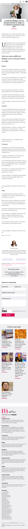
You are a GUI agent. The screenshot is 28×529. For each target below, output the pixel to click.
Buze (12, 438)
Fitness (6, 459)
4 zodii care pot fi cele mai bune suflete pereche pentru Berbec (14, 272)
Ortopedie (6, 455)
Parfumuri (12, 437)
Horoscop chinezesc (6, 496)
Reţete (3, 466)
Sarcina (3, 451)
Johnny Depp (5, 428)
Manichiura (4, 438)
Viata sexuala (14, 420)
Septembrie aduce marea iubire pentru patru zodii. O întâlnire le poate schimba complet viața (7, 366)
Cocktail (12, 469)
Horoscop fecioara (6, 501)
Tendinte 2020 (18, 446)
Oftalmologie (14, 453)
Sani (24, 437)
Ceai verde (22, 453)
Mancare (4, 468)
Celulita (16, 438)
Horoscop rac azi (5, 504)
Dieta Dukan (11, 459)
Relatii (18, 420)
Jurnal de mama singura (7, 478)
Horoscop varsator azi (7, 512)
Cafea (21, 468)
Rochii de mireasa (16, 444)
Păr (2, 437)
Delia (17, 429)
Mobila (21, 476)
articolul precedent (7, 259)
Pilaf (11, 470)
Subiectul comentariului (8, 292)
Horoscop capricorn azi (7, 509)
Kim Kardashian (20, 427)
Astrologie (4, 498)
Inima (10, 451)
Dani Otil (7, 429)
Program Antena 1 (9, 432)
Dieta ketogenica (16, 462)
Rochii (5, 437)
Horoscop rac (5, 500)
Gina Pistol (21, 429)
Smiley (10, 429)
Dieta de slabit (21, 461)
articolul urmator (21, 259)
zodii (16, 263)
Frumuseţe (5, 435)
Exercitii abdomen (10, 461)
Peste (13, 468)
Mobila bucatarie (5, 476)
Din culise (4, 484)
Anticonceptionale (17, 452)
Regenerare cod (22, 311)
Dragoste (4, 420)
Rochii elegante (11, 445)
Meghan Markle (5, 427)
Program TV (18, 431)
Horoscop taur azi (6, 507)
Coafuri (17, 437)
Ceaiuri (7, 451)
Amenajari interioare (14, 476)
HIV (2, 455)
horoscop (13, 263)
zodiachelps (7, 235)
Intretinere (23, 459)
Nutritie (16, 461)
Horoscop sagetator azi (7, 511)
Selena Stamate (14, 248)
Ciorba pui (22, 470)
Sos (16, 468)
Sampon (9, 438)
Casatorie (7, 421)
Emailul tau (18, 286)
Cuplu (22, 420)
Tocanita (8, 469)
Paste (7, 468)
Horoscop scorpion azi (7, 510)
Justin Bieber (5, 431)
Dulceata (4, 469)
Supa (24, 468)
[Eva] (4, 1)
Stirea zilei (13, 484)
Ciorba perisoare (16, 470)
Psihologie (14, 451)
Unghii (8, 437)
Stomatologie (5, 452)
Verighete (4, 446)
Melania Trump (11, 431)
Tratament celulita (6, 439)
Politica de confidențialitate (7, 525)
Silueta (10, 462)
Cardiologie (8, 453)
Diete (3, 459)
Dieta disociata (5, 462)
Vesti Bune (16, 486)
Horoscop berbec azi (6, 517)
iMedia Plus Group (14, 522)
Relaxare (16, 459)
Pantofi (5, 445)
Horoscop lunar (5, 499)
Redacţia (23, 525)
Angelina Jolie (17, 428)
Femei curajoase (20, 478)
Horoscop (4, 490)
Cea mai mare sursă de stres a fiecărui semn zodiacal (14, 275)
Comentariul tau (6, 298)
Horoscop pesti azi (6, 514)
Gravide (15, 478)
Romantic (8, 420)
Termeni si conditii (16, 525)
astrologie (20, 263)
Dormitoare (9, 477)
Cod (3, 308)
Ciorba (10, 468)
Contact (3, 526)
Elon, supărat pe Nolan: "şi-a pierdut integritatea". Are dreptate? (7, 394)
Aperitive (22, 469)
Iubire (3, 421)
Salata (18, 468)
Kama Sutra (14, 421)
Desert (3, 470)
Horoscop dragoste (6, 495)
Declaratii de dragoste (12, 422)
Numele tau (5, 286)
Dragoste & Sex (6, 418)
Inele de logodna (19, 445)
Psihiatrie (11, 455)
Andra (14, 429)
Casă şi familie (6, 475)
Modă (3, 442)
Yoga (19, 459)
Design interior (15, 477)
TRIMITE (8, 315)
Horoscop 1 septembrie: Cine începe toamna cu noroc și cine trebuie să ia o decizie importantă (20, 343)
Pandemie (4, 487)
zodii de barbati (8, 265)
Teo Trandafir (11, 428)
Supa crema (17, 469)
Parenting (21, 477)
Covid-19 (21, 486)
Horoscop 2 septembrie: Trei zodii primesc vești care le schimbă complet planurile (7, 342)
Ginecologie (19, 451)
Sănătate (4, 449)
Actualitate (5, 483)
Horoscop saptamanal (7, 519)
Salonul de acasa (14, 439)
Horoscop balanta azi (6, 516)
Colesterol (10, 452)
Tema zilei (18, 484)
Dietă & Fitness (6, 458)
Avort (18, 453)
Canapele (4, 477)
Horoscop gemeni (6, 503)
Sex (10, 421)
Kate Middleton (12, 427)
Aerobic (3, 461)
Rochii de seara (8, 444)
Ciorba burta (4, 471)
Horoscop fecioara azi (6, 506)
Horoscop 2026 (5, 491)
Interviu (8, 484)
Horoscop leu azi (5, 515)
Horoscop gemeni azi (6, 505)
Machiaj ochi (21, 438)
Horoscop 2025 (5, 493)
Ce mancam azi (11, 471)
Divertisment (5, 426)
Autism (3, 480)
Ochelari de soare (10, 446)
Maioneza (7, 470)
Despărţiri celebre (9, 486)
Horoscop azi (5, 494)
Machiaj (21, 437)
